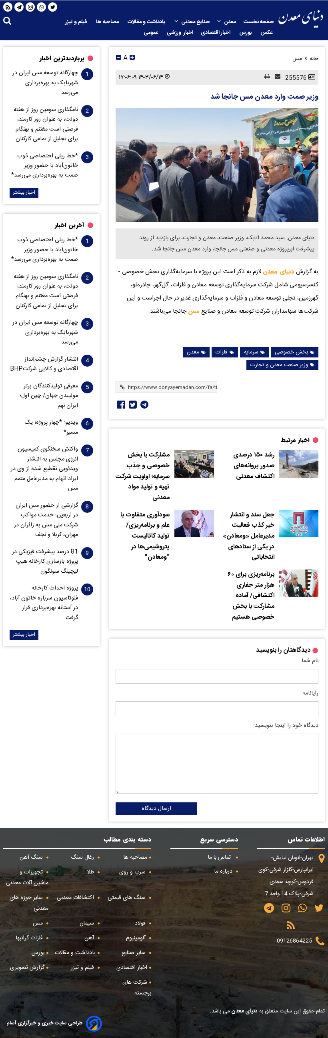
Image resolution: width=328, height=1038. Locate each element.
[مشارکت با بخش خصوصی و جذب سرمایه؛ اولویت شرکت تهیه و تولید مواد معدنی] (194, 463)
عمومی (151, 32)
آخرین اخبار (69, 225)
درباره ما (224, 871)
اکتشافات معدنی (76, 898)
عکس (267, 32)
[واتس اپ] (41, 7)
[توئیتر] (132, 405)
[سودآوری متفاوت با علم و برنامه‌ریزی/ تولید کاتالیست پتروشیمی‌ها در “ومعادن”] (194, 523)
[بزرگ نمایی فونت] (132, 58)
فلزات (222, 352)
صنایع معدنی (195, 22)
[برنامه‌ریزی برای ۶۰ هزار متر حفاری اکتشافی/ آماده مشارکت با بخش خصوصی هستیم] (298, 583)
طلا (91, 872)
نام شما (310, 661)
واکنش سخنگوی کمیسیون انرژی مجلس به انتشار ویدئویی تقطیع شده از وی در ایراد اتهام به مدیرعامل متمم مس (44, 469)
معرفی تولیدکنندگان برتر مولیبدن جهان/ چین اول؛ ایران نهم (49, 396)
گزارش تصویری (27, 968)
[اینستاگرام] (30, 7)
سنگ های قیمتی (127, 898)
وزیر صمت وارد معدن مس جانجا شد (264, 97)
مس (194, 311)
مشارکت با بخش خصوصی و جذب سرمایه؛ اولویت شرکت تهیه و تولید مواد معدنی (143, 476)
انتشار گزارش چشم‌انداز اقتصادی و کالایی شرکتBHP (44, 364)
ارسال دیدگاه (156, 809)
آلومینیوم (136, 938)
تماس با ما (220, 857)
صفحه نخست (259, 22)
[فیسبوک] (120, 405)
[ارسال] (275, 77)
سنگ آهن (32, 857)
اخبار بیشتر (24, 193)
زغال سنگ (83, 857)
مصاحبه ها (108, 22)
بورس (246, 32)
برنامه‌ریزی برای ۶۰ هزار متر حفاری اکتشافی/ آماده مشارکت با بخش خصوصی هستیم (251, 596)
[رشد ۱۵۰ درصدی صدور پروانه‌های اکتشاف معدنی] (298, 463)
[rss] (8, 7)
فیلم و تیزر (76, 22)
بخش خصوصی (291, 352)
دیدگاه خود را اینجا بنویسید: (285, 725)
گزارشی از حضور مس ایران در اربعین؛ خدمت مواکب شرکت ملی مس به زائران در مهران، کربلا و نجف (46, 520)
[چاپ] (265, 77)
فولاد (141, 923)
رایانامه (310, 693)
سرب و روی (133, 872)
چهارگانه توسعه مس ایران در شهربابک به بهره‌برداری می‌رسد (45, 82)
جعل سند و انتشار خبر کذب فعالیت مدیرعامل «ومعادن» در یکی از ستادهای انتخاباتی (248, 536)
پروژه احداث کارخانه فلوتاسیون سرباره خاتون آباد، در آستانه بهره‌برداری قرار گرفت (44, 603)
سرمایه (251, 352)
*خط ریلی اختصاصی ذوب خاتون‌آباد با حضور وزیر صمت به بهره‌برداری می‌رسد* (44, 166)
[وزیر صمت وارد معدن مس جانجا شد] (217, 165)
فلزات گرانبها (30, 938)
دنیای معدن (278, 271)
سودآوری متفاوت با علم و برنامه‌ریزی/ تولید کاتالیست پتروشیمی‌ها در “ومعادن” (145, 536)
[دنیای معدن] (301, 19)
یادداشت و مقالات (147, 22)
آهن (90, 938)
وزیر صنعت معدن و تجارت (279, 365)
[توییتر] (52, 7)
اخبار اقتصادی (216, 32)
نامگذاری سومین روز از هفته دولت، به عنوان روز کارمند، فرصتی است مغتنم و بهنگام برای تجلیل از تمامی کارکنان (46, 124)
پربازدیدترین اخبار (62, 58)
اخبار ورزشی (180, 32)
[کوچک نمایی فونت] (119, 58)
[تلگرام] (19, 7)
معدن (230, 22)
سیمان (88, 923)
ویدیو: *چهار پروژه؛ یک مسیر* (51, 427)
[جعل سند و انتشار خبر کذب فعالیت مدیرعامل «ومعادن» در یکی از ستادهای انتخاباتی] (298, 523)
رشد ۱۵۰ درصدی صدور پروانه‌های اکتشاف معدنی (253, 466)
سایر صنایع (134, 953)
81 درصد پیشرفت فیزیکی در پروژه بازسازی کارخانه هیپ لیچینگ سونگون (45, 561)
